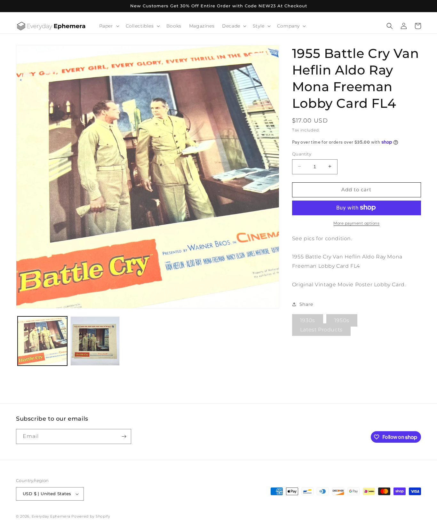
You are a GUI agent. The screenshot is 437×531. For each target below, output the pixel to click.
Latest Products (321, 330)
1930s (307, 320)
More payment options (356, 222)
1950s (341, 320)
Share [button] (306, 304)
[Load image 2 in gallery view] (95, 341)
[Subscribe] (124, 436)
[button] (108, 26)
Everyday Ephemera (51, 516)
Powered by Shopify (90, 516)
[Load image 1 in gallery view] (42, 341)
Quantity (301, 153)
